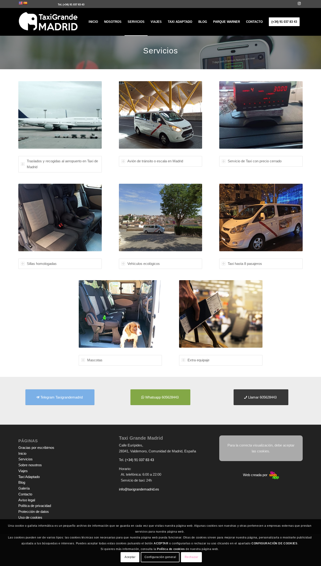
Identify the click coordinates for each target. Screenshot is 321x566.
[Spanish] (25, 3)
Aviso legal (26, 500)
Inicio (22, 453)
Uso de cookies (30, 517)
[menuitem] (93, 22)
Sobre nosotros (30, 465)
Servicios (25, 459)
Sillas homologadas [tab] (42, 264)
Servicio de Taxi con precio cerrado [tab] (255, 161)
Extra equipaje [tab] (198, 360)
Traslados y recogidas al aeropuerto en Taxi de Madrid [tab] (62, 164)
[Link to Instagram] (299, 3)
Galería (24, 488)
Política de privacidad (34, 506)
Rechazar (191, 557)
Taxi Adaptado (29, 477)
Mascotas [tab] (94, 360)
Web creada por (255, 475)
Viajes (23, 471)
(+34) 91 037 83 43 (73, 4)
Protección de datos (33, 512)
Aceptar (130, 557)
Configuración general (160, 557)
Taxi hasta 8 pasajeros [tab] (245, 264)
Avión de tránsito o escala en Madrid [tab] (155, 161)
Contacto (25, 494)
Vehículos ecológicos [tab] (143, 264)
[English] (20, 3)
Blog (21, 482)
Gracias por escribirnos (36, 448)
